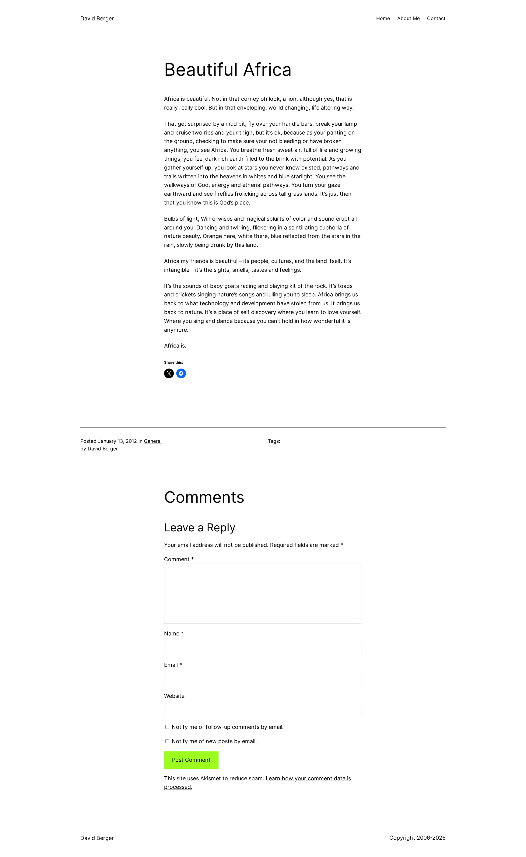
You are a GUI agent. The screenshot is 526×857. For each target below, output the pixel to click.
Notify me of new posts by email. (214, 741)
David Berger (97, 18)
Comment (179, 559)
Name (174, 633)
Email (173, 665)
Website (174, 696)
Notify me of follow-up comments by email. (228, 727)
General (153, 441)
